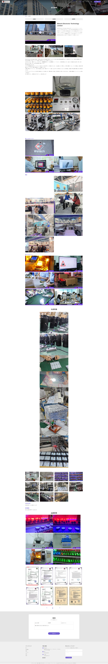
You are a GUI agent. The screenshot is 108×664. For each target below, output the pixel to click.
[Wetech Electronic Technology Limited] (6, 2)
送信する (54, 633)
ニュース (27, 652)
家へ (77, 1)
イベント (87, 1)
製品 (83, 1)
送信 (91, 1)
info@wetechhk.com (46, 655)
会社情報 (80, 1)
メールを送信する (68, 657)
